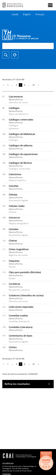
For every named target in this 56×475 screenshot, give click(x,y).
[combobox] (28, 46)
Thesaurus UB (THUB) (20, 35)
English (27, 14)
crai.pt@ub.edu (8, 463)
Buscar (5, 54)
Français (39, 14)
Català (15, 14)
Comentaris (6, 474)
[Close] (50, 5)
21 (34, 85)
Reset (14, 54)
